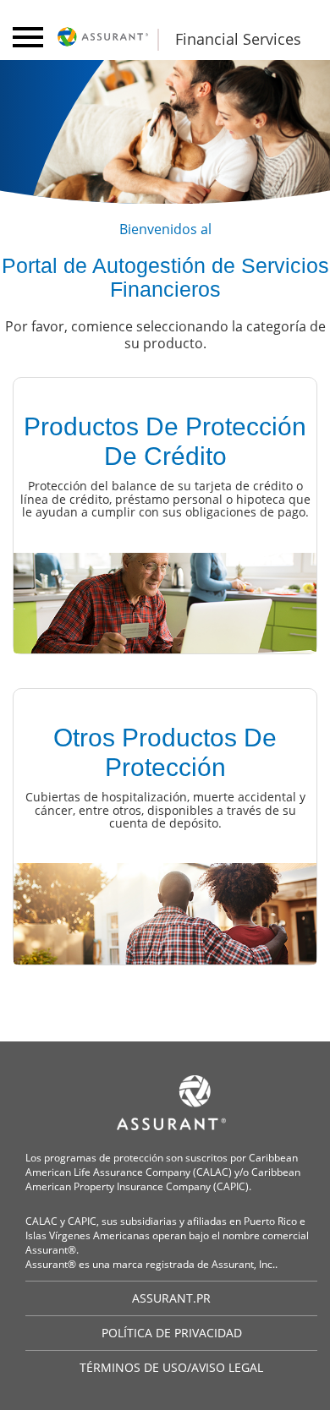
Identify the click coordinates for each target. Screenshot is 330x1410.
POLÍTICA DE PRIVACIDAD (172, 1333)
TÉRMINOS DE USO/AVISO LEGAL (171, 1367)
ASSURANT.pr (171, 1298)
